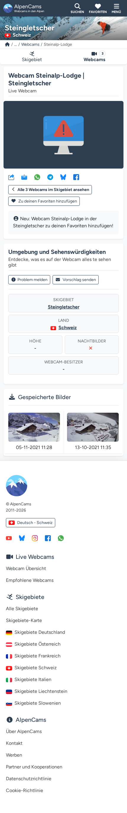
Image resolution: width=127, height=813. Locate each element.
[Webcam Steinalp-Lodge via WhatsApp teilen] (37, 176)
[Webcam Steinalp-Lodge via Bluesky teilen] (63, 176)
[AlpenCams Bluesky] (22, 537)
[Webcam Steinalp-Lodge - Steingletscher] (63, 134)
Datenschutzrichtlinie (28, 778)
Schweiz (67, 327)
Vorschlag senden (79, 279)
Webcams (30, 44)
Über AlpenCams (24, 731)
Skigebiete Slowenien (37, 703)
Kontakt (14, 743)
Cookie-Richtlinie (24, 790)
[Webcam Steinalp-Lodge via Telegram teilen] (50, 176)
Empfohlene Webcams (29, 580)
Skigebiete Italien (32, 679)
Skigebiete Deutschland (39, 632)
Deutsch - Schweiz (35, 522)
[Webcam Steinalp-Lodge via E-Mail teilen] (24, 176)
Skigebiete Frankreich (37, 656)
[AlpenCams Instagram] (35, 537)
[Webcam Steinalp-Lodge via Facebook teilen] (76, 176)
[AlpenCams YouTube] (9, 537)
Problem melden (32, 279)
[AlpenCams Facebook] (48, 537)
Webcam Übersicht (26, 568)
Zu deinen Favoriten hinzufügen (47, 201)
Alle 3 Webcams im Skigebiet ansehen (53, 189)
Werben (14, 755)
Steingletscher (63, 307)
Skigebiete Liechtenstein (40, 691)
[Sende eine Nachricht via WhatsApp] (61, 537)
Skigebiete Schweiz (35, 667)
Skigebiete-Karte (24, 620)
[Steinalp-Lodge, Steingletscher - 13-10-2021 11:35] (93, 427)
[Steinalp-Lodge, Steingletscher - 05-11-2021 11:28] (34, 427)
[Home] (7, 44)
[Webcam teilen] (11, 176)
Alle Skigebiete (22, 608)
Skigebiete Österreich (37, 644)
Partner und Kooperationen (34, 767)
